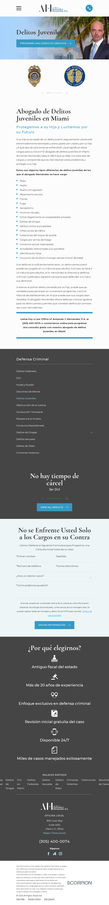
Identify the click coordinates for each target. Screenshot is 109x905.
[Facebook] (48, 853)
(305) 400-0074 (54, 841)
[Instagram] (60, 853)
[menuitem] (54, 371)
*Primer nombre (25, 556)
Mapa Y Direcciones (54, 833)
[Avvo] (54, 853)
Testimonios (88, 780)
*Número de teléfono (28, 566)
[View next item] (67, 93)
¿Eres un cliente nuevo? (30, 576)
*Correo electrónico (67, 566)
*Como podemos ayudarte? (32, 585)
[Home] (53, 8)
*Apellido (61, 556)
